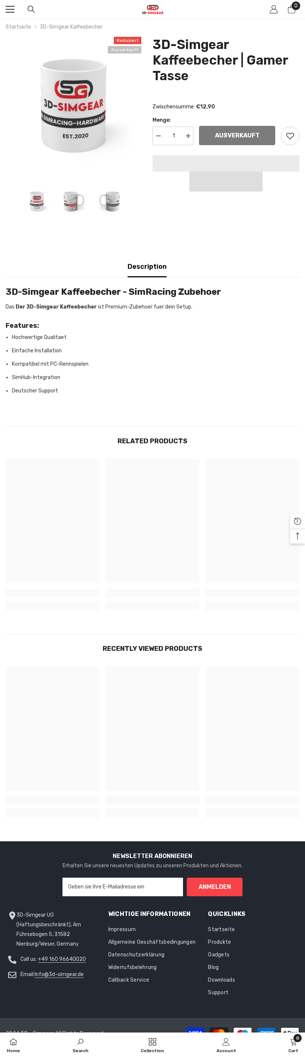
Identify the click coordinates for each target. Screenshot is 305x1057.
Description (147, 266)
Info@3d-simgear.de (59, 974)
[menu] (10, 9)
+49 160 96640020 (62, 959)
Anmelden (215, 886)
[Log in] (274, 9)
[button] (226, 182)
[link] (53, 593)
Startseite (18, 27)
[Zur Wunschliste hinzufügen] (290, 136)
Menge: (161, 120)
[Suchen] (31, 9)
